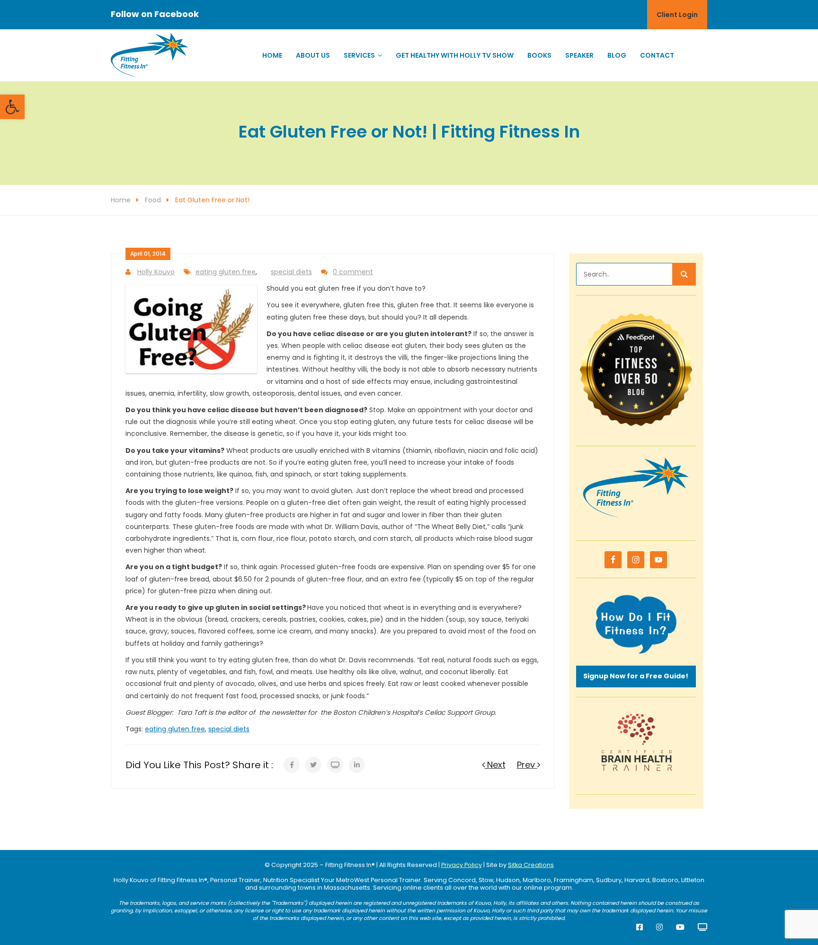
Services (359, 55)
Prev (527, 765)
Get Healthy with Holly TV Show (455, 55)
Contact (657, 55)
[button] (12, 107)
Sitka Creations (531, 865)
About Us (313, 55)
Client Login (677, 14)
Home (272, 55)
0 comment (353, 272)
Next (495, 765)
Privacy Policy (461, 865)
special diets (291, 272)
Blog (616, 55)
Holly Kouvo (156, 272)
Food (153, 200)
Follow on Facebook (155, 14)
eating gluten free (226, 272)
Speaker (579, 55)
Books (539, 55)
